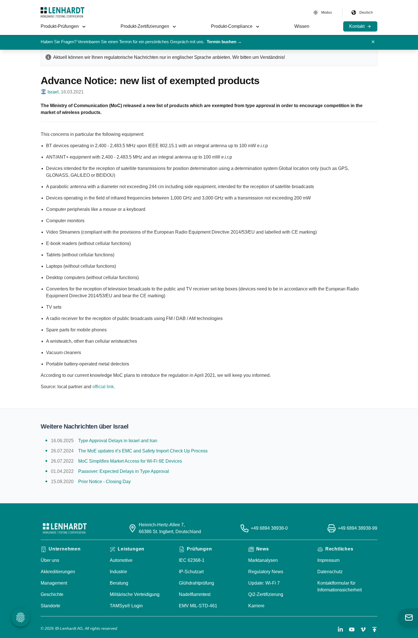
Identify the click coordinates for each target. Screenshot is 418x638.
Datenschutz (330, 571)
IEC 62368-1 (191, 560)
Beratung (119, 583)
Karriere (256, 605)
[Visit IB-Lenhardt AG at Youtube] (352, 629)
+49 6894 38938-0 (269, 528)
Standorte (50, 605)
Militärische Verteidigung (135, 594)
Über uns (50, 560)
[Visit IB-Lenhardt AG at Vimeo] (363, 629)
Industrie (118, 571)
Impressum (328, 560)
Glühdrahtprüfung (196, 583)
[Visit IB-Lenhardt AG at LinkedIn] (340, 629)
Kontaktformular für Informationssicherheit (339, 586)
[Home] (62, 12)
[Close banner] (373, 42)
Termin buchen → (224, 41)
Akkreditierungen (58, 571)
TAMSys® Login (126, 605)
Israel (53, 92)
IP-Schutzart (191, 571)
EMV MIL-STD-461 (198, 605)
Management (54, 583)
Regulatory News (265, 571)
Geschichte (52, 594)
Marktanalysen (263, 560)
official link (103, 386)
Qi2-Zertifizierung (265, 594)
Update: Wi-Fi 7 (264, 583)
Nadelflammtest (194, 594)
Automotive (121, 560)
